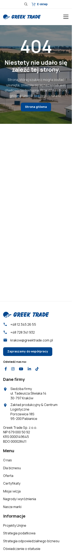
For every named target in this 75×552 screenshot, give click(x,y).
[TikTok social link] (37, 369)
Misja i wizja (12, 491)
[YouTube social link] (21, 369)
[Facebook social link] (5, 369)
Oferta (8, 475)
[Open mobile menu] (66, 17)
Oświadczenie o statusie (21, 548)
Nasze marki (12, 506)
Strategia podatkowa (19, 533)
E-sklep (42, 4)
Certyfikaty (11, 483)
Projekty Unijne (14, 525)
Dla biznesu (12, 468)
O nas (7, 460)
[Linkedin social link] (29, 369)
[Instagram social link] (13, 369)
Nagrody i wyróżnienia (19, 499)
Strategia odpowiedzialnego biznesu (31, 541)
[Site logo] (22, 16)
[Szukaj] (26, 4)
